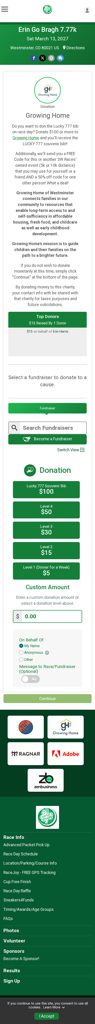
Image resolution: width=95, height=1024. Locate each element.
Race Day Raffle (17, 891)
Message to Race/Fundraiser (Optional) (47, 669)
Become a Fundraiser (52, 439)
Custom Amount (47, 587)
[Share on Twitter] (42, 58)
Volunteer (14, 941)
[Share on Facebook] (33, 58)
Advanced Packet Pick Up (26, 845)
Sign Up (11, 981)
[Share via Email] (51, 58)
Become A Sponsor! (21, 958)
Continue (47, 698)
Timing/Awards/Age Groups (28, 909)
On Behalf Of (31, 640)
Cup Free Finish (17, 881)
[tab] (47, 408)
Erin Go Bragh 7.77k (47, 29)
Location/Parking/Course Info (30, 863)
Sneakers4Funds (18, 900)
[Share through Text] (60, 58)
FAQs (8, 918)
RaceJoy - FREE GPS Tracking (29, 872)
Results (11, 970)
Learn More (51, 1007)
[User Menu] (87, 10)
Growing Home (26, 138)
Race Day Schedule (20, 854)
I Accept (46, 1016)
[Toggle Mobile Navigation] (4, 9)
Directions (75, 48)
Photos (11, 930)
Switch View (68, 450)
